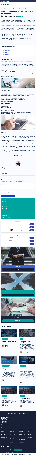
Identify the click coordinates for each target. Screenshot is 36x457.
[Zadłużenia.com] (5, 4)
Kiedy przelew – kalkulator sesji (7, 213)
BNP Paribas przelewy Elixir (6, 50)
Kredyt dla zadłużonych (5, 201)
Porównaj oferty (18, 449)
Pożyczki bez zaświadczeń (6, 217)
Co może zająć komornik (6, 215)
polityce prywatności (28, 454)
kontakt (7, 54)
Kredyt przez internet (5, 206)
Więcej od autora (4, 173)
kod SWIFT (8, 52)
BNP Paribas (4, 52)
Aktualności (20, 16)
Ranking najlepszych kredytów (6, 449)
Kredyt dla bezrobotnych (6, 210)
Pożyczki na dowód (5, 204)
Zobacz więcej (18, 269)
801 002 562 (7, 1)
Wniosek (32, 224)
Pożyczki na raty (4, 208)
